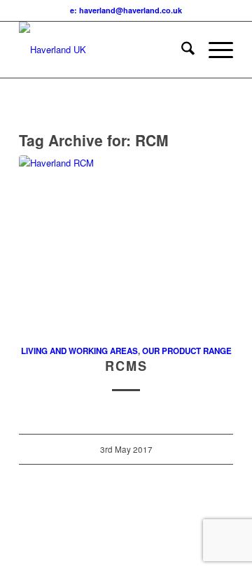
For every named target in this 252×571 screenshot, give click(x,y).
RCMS (126, 366)
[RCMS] (126, 241)
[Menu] (214, 50)
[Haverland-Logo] (104, 50)
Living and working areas (79, 351)
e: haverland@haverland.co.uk (126, 10)
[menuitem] (181, 50)
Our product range (187, 351)
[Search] (181, 50)
